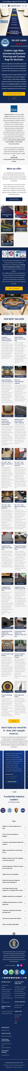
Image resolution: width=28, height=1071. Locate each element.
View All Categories (14, 288)
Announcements (18, 1015)
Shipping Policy (9, 1067)
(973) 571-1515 (14, 84)
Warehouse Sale (5, 1002)
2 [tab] (9, 32)
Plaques (3, 987)
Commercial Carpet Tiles (7, 1011)
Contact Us (5, 1065)
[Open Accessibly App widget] (14, 933)
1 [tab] (8, 32)
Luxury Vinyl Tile (5, 1055)
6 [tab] (16, 32)
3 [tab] (11, 32)
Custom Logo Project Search (14, 94)
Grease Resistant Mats (20, 995)
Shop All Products (14, 199)
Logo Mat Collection (19, 1005)
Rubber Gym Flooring (6, 1036)
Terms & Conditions (17, 1067)
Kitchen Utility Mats (19, 991)
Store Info (17, 1017)
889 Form (19, 44)
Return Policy (22, 1065)
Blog (16, 1023)
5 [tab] (14, 32)
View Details (7, 334)
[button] (23, 6)
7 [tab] (18, 32)
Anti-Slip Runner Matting (20, 993)
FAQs (16, 1021)
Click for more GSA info (14, 144)
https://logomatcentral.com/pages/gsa (19, 46)
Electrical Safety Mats (20, 997)
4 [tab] (13, 32)
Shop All (14, 98)
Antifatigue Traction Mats (20, 987)
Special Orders (5, 985)
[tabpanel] (14, 22)
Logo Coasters (18, 1007)
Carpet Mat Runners (6, 1047)
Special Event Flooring (7, 1013)
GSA (10, 1065)
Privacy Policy (15, 1065)
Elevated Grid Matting (20, 989)
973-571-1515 (22, 2)
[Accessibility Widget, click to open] (25, 535)
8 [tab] (20, 32)
